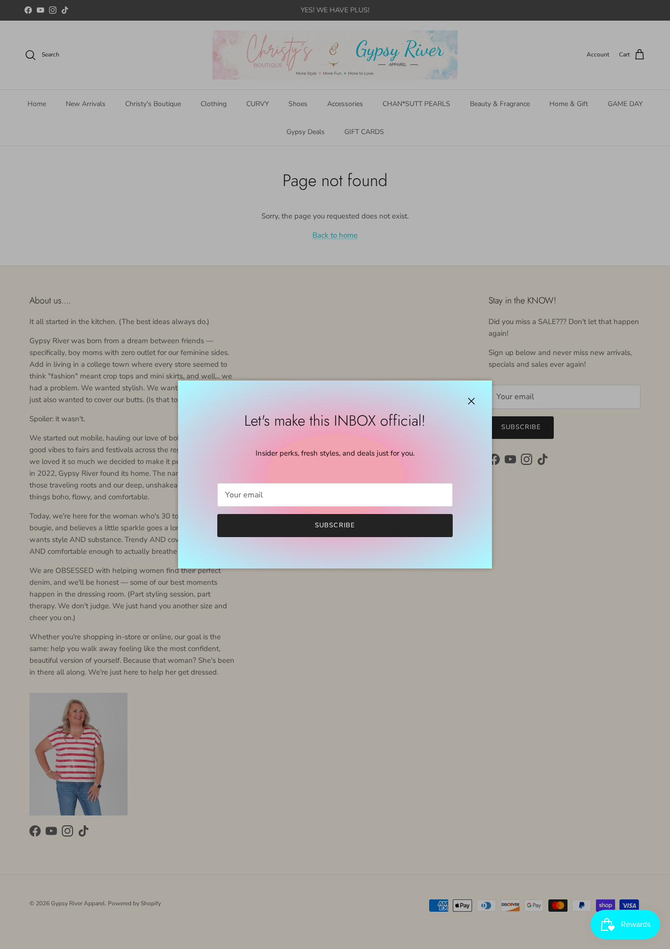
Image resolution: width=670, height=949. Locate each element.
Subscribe (335, 525)
